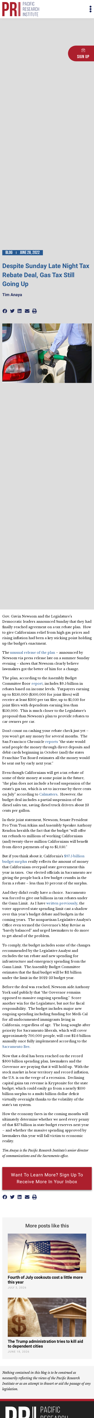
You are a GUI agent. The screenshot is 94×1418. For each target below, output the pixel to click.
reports (51, 742)
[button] (69, 9)
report (37, 684)
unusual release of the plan (32, 653)
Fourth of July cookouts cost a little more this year (45, 1280)
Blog (9, 252)
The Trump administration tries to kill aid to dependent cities (45, 1344)
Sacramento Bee (15, 1047)
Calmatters (48, 794)
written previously (61, 903)
